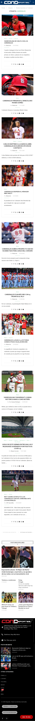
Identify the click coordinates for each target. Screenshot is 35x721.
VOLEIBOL (4, 681)
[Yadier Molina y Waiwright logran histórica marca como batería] (17, 381)
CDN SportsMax (10, 503)
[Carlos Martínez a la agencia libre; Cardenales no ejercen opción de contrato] (17, 128)
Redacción (8, 45)
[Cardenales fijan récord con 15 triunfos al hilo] (17, 278)
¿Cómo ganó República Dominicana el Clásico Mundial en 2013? (25, 606)
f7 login (20, 582)
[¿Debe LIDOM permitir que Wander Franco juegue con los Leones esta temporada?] (6, 666)
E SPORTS (3, 678)
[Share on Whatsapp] (17, 64)
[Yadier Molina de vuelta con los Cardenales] (17, 25)
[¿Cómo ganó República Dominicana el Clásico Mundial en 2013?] (25, 598)
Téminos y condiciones (9, 580)
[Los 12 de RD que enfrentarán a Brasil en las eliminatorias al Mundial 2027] (6, 658)
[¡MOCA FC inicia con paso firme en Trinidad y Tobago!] (9, 598)
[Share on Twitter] (15, 64)
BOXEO (3, 684)
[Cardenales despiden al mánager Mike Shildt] (17, 175)
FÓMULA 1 (3, 675)
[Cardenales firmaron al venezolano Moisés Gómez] (17, 84)
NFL (2, 691)
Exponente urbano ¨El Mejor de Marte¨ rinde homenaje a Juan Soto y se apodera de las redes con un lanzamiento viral (17, 572)
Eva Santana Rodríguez (14, 402)
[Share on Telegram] (19, 64)
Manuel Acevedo (15, 451)
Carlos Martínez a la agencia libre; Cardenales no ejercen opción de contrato (17, 146)
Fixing (20, 580)
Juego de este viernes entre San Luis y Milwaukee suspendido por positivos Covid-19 (17, 446)
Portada (3, 8)
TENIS (2, 688)
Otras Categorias (7, 671)
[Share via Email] (23, 64)
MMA (2, 694)
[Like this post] (11, 64)
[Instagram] (6, 718)
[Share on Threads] (21, 64)
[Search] (33, 2)
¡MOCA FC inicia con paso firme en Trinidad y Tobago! (9, 606)
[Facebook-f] (2, 718)
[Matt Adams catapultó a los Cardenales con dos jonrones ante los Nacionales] (17, 480)
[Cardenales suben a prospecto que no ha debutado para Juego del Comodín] (17, 232)
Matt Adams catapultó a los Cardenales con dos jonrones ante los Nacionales (17, 498)
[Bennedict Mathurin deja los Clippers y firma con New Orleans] (6, 650)
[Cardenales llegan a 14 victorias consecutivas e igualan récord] (17, 324)
